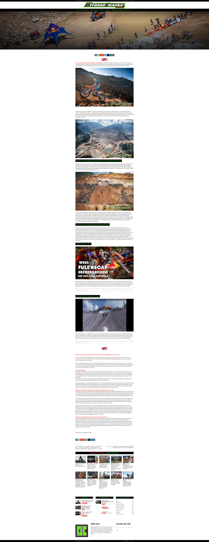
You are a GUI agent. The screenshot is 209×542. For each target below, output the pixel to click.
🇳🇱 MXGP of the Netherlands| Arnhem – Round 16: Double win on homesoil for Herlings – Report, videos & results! (80, 483)
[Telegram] (106, 55)
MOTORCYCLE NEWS (87, 13)
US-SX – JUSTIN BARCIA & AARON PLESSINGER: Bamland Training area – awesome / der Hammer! (120, 447)
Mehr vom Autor (112, 453)
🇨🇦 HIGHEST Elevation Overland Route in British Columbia (86, 507)
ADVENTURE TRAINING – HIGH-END (120, 10)
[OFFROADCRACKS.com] (104, 5)
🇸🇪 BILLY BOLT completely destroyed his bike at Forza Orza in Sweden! (128, 466)
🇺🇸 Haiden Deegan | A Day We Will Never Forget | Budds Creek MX (104, 465)
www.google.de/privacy (85, 290)
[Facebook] (122, 1)
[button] (132, 10)
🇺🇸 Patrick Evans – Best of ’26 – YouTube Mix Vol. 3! (80, 465)
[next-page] (78, 490)
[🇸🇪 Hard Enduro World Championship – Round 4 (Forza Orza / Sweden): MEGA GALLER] (128, 475)
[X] (131, 1)
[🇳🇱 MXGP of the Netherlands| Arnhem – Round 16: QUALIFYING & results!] (116, 475)
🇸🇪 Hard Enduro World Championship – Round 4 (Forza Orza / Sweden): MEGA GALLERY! (127, 482)
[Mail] (127, 1)
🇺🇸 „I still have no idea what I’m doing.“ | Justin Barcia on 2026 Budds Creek (92, 466)
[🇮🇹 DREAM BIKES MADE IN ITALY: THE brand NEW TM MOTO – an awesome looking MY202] (116, 459)
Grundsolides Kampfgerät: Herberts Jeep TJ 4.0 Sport (107, 501)
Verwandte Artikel (97, 453)
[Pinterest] (101, 55)
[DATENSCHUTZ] (98, 513)
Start (76, 13)
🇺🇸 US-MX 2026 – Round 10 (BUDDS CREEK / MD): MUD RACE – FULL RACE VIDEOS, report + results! (91, 482)
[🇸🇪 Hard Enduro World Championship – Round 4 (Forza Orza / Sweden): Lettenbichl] (104, 475)
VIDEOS (108, 10)
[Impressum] (98, 508)
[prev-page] (76, 490)
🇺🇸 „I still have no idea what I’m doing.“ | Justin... (87, 513)
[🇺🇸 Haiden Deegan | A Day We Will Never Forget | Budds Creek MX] (104, 459)
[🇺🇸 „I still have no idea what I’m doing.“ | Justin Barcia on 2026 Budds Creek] (92, 459)
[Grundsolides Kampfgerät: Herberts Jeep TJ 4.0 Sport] (98, 502)
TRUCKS (101, 10)
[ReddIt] (103, 55)
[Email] (108, 55)
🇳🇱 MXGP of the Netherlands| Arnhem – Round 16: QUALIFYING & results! (115, 482)
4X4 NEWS (83, 509)
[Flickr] (124, 1)
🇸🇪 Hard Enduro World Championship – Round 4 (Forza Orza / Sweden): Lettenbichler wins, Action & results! (103, 484)
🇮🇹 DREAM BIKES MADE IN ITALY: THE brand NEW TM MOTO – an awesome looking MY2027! (116, 466)
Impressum (104, 506)
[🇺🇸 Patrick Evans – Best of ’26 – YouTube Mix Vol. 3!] (80, 459)
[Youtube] (133, 1)
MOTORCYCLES (84, 10)
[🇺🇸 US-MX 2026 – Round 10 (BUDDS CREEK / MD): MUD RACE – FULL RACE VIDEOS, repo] (92, 475)
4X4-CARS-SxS (94, 10)
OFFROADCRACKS (79, 46)
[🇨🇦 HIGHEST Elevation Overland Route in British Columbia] (78, 507)
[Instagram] (125, 1)
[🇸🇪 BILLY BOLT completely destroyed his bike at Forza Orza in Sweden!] (128, 459)
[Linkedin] (111, 55)
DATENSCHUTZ (105, 511)
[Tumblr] (129, 1)
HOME (77, 10)
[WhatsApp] (98, 55)
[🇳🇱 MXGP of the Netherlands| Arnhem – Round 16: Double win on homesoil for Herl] (80, 475)
